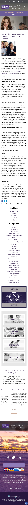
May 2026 (14, 218)
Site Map (9, 488)
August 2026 (14, 211)
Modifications (14, 263)
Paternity (14, 269)
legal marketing (13, 500)
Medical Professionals (14, 259)
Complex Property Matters (14, 235)
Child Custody (14, 229)
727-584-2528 (14, 14)
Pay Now (14, 465)
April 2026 (14, 220)
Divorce (14, 237)
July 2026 (14, 213)
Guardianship (14, 252)
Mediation (14, 257)
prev (12, 413)
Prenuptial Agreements (14, 271)
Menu (5, 1)
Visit (19, 1)
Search (23, 1)
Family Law (14, 244)
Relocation (14, 276)
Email (14, 1)
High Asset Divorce (14, 254)
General (14, 248)
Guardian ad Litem (14, 250)
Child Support (14, 231)
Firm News (14, 246)
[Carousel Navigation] (14, 413)
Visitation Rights (14, 282)
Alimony (14, 227)
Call (9, 1)
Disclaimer (18, 488)
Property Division (14, 273)
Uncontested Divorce (14, 280)
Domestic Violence (14, 240)
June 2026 (14, 216)
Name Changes (14, 265)
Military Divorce (14, 261)
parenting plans (14, 267)
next (15, 413)
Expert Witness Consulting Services (14, 242)
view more (14, 409)
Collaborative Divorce (14, 233)
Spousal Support (14, 278)
